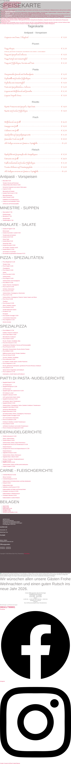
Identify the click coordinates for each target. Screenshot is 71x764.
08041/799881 (7, 607)
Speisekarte (10, 11)
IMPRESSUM (6, 519)
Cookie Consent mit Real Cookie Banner (10, 763)
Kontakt (8, 16)
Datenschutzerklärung (8, 520)
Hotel (7, 14)
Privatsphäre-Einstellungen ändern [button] (11, 521)
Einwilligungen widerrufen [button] (9, 524)
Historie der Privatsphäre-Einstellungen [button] (12, 523)
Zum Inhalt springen (5, 0)
